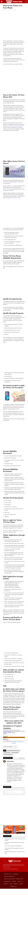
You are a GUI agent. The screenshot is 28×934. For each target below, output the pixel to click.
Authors (14, 881)
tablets (12, 190)
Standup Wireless (15, 752)
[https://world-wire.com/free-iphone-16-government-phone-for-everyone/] (14, 829)
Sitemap (21, 883)
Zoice (11, 883)
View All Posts (21, 757)
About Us (6, 883)
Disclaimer (15, 874)
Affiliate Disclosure (9, 876)
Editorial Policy (8, 874)
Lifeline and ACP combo (15, 197)
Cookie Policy (7, 881)
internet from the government (14, 125)
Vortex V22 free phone (8, 754)
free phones (5, 190)
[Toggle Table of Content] (14, 747)
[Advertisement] (14, 26)
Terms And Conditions (9, 878)
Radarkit (15, 883)
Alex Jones (6, 9)
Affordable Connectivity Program (13, 750)
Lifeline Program (7, 752)
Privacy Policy (19, 878)
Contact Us (20, 881)
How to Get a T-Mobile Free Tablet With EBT (13, 845)
